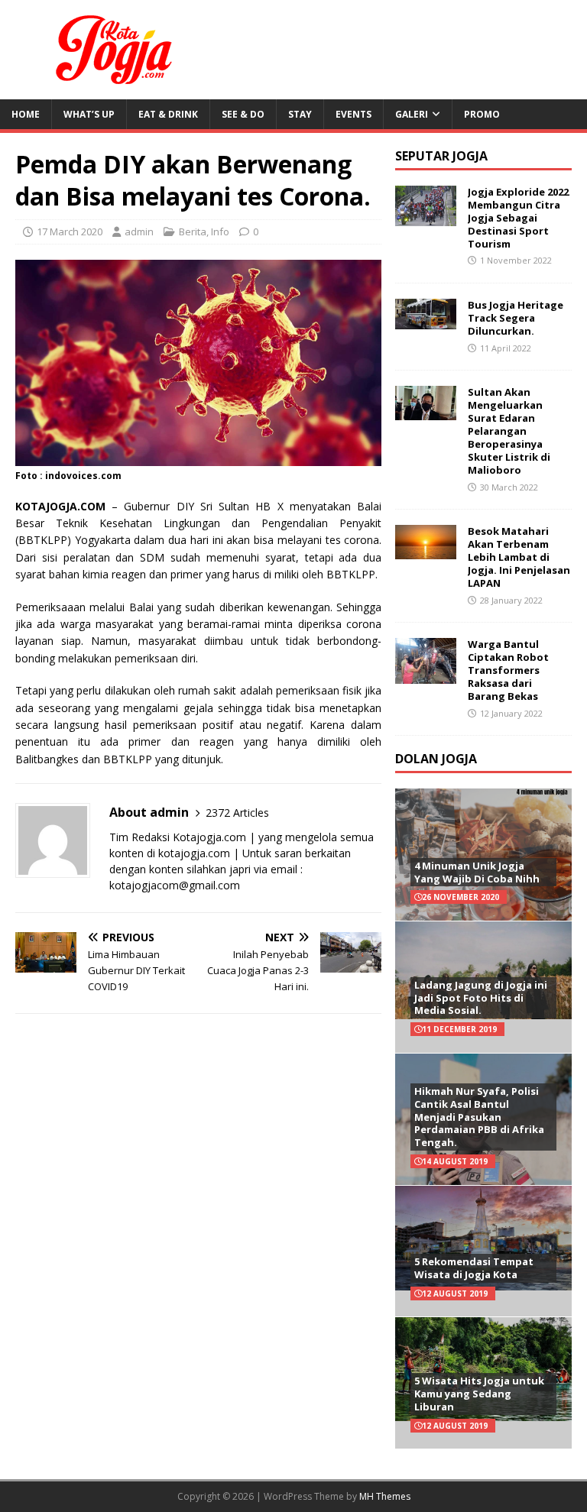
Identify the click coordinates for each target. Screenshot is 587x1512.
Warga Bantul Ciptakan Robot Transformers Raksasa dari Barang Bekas (508, 670)
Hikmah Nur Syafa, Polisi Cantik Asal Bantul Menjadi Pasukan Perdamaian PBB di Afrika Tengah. (479, 1117)
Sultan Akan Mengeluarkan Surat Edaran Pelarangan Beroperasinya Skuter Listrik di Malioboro (509, 430)
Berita (192, 231)
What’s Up (89, 114)
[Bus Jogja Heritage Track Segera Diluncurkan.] (425, 320)
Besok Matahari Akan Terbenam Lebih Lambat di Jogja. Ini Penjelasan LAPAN (519, 557)
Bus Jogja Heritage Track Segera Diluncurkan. (515, 318)
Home (25, 114)
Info (220, 231)
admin (139, 231)
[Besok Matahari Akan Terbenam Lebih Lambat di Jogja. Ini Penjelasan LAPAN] (425, 550)
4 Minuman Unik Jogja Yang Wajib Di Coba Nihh (477, 872)
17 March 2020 (69, 231)
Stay (300, 114)
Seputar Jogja (441, 155)
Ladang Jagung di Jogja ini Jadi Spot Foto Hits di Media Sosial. (480, 998)
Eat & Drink (168, 114)
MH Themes (384, 1496)
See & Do (243, 114)
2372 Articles (237, 812)
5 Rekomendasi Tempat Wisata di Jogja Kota (473, 1268)
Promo (482, 114)
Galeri (411, 114)
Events (353, 114)
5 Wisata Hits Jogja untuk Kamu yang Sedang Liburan (479, 1393)
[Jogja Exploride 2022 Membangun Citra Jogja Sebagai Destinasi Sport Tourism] (425, 217)
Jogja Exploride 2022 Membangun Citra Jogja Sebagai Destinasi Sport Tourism (518, 218)
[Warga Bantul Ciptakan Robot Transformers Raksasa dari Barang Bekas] (425, 675)
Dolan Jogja (436, 758)
